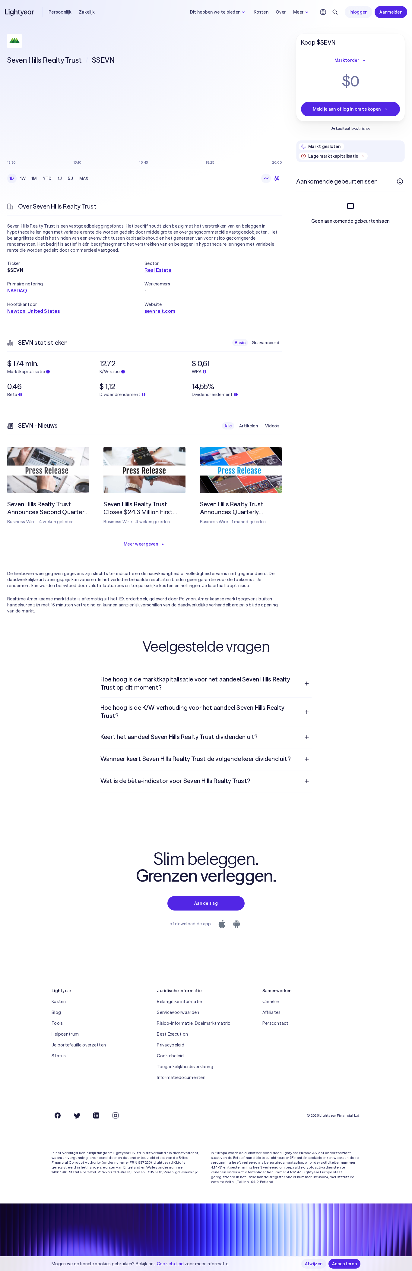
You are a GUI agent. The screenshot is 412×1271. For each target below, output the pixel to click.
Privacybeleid (170, 1045)
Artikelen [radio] (248, 426)
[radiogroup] (49, 178)
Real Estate (158, 270)
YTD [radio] (47, 178)
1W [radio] (23, 178)
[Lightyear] (20, 12)
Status (59, 1056)
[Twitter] (77, 1115)
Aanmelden (390, 12)
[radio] (266, 178)
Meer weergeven (141, 544)
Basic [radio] (240, 342)
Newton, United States (33, 311)
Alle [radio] (228, 426)
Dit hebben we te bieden (215, 12)
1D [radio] (12, 178)
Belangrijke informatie (179, 1001)
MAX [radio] (83, 178)
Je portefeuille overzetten (79, 1045)
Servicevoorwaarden (178, 1012)
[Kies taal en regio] (323, 12)
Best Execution (172, 1034)
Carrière (270, 1001)
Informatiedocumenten (181, 1077)
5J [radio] (70, 178)
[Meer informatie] (400, 181)
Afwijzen (313, 1263)
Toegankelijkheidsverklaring (185, 1066)
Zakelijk (87, 12)
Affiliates (271, 1012)
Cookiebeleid (170, 1056)
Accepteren (344, 1263)
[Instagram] (115, 1115)
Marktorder (346, 60)
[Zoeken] (335, 12)
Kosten (261, 12)
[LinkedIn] (96, 1115)
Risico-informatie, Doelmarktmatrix (193, 1023)
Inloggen (358, 12)
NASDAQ (17, 291)
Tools (57, 1023)
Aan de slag (206, 903)
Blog (56, 1012)
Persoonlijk (60, 12)
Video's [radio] (272, 426)
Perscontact (275, 1023)
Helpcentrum (65, 1034)
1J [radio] (60, 178)
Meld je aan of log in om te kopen (347, 109)
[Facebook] (58, 1115)
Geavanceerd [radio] (265, 342)
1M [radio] (34, 178)
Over (281, 12)
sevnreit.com (159, 311)
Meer (298, 12)
